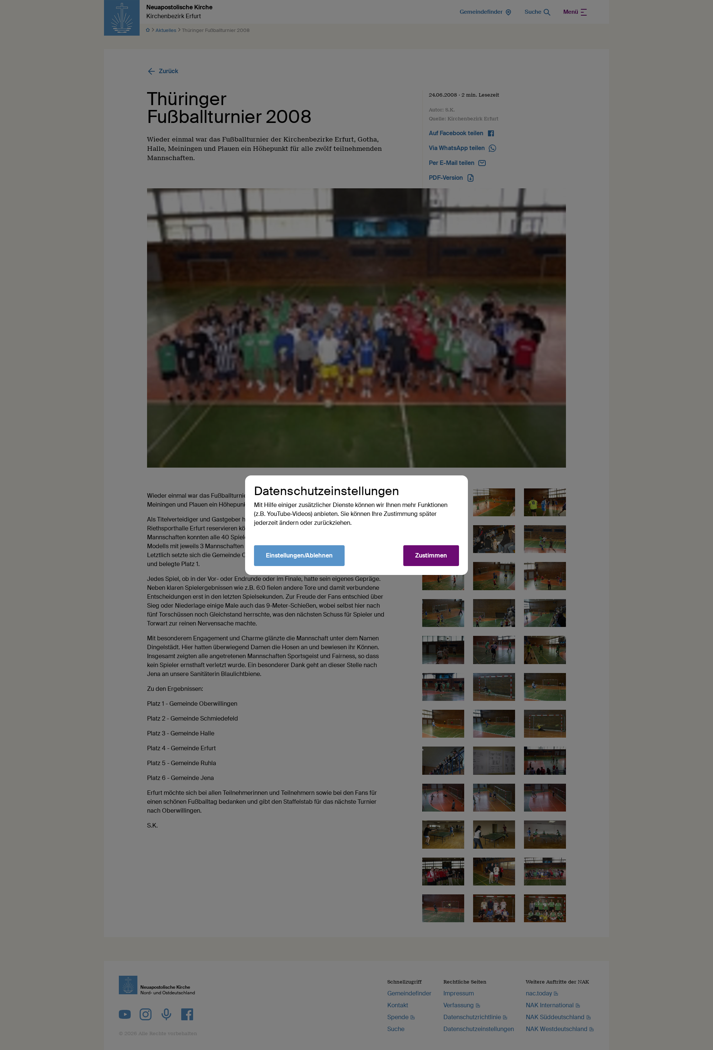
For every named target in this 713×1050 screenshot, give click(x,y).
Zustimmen (431, 555)
